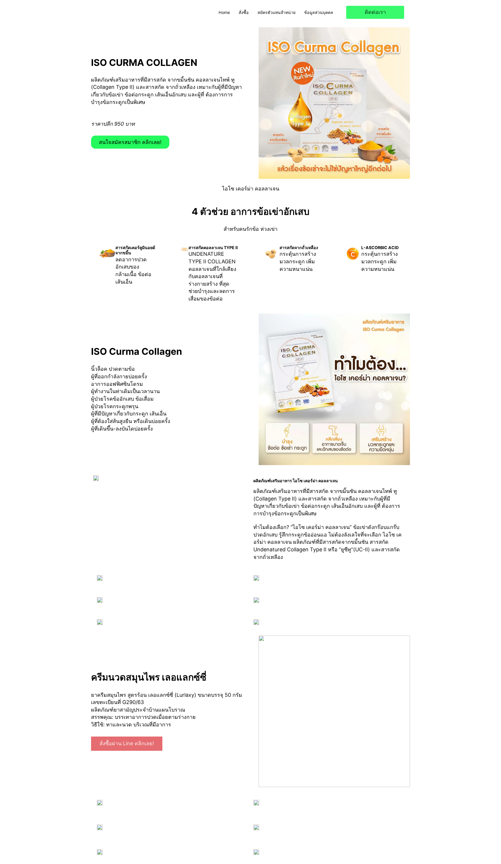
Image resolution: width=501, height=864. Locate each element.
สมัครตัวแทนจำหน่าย (276, 12)
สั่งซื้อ (244, 12)
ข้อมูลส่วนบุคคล (318, 12)
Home (224, 12)
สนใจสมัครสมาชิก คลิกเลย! (130, 142)
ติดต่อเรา (375, 12)
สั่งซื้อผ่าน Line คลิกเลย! (126, 743)
